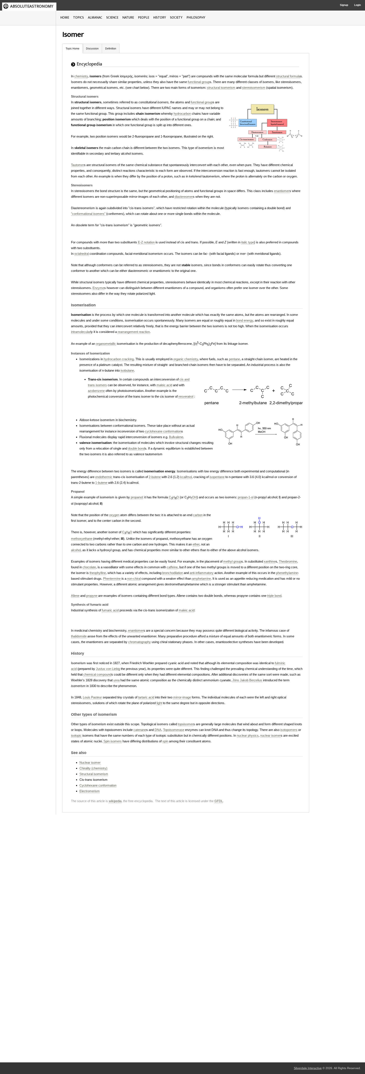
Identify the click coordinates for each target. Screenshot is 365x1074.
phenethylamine (287, 573)
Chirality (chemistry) (93, 768)
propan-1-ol (245, 497)
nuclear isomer (270, 735)
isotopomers (288, 730)
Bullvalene (176, 437)
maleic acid (164, 385)
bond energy (244, 320)
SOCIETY (176, 17)
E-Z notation (146, 242)
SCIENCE (112, 17)
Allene (75, 595)
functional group (199, 82)
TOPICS (78, 17)
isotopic (76, 735)
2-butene (155, 477)
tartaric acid (146, 697)
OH (194, 497)
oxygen (114, 515)
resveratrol (185, 396)
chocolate (89, 567)
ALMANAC (95, 17)
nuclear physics (248, 735)
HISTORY (159, 17)
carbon (198, 515)
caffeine (172, 567)
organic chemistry (185, 359)
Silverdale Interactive (308, 1068)
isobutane (127, 370)
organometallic (106, 343)
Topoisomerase (173, 730)
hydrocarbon (182, 113)
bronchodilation (172, 573)
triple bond (274, 595)
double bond (136, 448)
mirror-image (182, 697)
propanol (137, 497)
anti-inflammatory (202, 573)
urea (116, 680)
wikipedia (115, 801)
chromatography (139, 642)
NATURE (128, 17)
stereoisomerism (253, 87)
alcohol (76, 550)
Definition (110, 48)
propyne (91, 595)
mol (189, 477)
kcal (183, 477)
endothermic (103, 477)
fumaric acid (110, 610)
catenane (139, 730)
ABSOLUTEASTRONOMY (31, 6)
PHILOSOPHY (196, 17)
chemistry (81, 76)
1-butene (101, 482)
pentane (234, 359)
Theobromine (288, 561)
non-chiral (134, 578)
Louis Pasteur (92, 697)
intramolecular (80, 332)
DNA (158, 730)
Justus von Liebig (108, 669)
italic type (247, 242)
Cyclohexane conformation (97, 785)
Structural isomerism (93, 774)
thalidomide (79, 636)
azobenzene (96, 391)
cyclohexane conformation (163, 431)
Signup (344, 5)
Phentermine (112, 578)
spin (165, 741)
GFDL (218, 801)
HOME (64, 17)
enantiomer (281, 191)
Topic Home (72, 48)
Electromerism (89, 791)
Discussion (92, 48)
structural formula (288, 76)
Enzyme (98, 288)
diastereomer (184, 196)
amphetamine (201, 578)
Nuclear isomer (90, 762)
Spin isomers (113, 741)
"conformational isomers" (88, 213)
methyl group (232, 561)
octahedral (81, 253)
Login (357, 5)
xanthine (269, 561)
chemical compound (97, 674)
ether (196, 544)
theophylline (98, 573)
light (159, 703)
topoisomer (185, 724)
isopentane (217, 477)
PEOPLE (143, 17)
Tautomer (77, 165)
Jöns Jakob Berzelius (247, 680)
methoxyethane (81, 538)
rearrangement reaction (134, 332)
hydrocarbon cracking (119, 359)
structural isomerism (221, 87)
